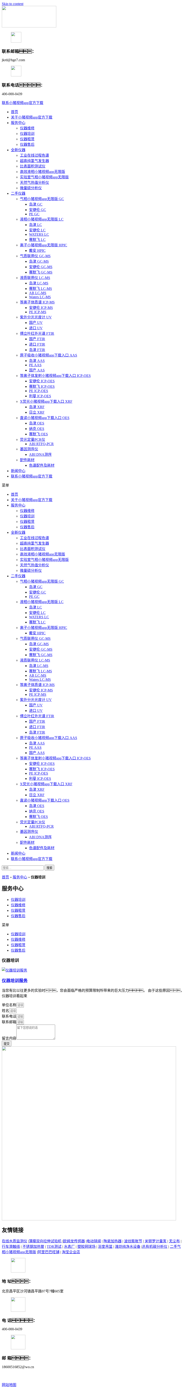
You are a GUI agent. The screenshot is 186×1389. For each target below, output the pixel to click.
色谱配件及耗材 (41, 465)
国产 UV (36, 323)
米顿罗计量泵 (155, 1241)
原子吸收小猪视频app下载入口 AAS (48, 355)
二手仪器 (18, 193)
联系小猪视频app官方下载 (31, 476)
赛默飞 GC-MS (40, 272)
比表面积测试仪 (32, 166)
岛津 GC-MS (39, 261)
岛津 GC (35, 204)
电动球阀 (93, 1241)
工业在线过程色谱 (34, 155)
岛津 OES (36, 423)
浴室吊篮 (105, 1246)
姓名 (5, 1011)
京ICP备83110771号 (135, 1376)
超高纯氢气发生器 (34, 161)
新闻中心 (18, 471)
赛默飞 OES (38, 434)
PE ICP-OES (38, 391)
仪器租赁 (27, 139)
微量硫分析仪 (31, 188)
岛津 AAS (37, 361)
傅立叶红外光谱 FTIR (37, 333)
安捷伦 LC (37, 230)
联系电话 (9, 1016)
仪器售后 (27, 144)
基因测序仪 (29, 449)
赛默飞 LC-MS (40, 289)
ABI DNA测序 (40, 454)
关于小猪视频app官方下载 (31, 117)
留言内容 (9, 1038)
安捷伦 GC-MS (40, 267)
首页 (14, 112)
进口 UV (36, 328)
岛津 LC (35, 225)
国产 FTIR (37, 339)
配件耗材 (27, 460)
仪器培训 (27, 134)
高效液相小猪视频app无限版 (42, 172)
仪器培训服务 (15, 980)
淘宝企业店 (71, 1252)
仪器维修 (27, 128)
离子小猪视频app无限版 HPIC (43, 245)
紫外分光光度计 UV (36, 317)
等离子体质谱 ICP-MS (37, 302)
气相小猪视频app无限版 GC (42, 199)
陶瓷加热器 (112, 1241)
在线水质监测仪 (14, 1241)
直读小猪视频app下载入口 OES (44, 418)
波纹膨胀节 (133, 1241)
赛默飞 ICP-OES (42, 386)
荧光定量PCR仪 (32, 439)
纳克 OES (36, 429)
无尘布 (174, 1241)
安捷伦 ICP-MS (41, 308)
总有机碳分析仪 (154, 1246)
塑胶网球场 (86, 1246)
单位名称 (9, 1005)
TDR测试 (54, 1246)
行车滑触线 (11, 1246)
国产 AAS (37, 370)
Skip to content (12, 4)
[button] (22, 103)
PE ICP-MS (37, 312)
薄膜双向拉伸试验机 (45, 1241)
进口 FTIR (37, 344)
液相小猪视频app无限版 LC (42, 219)
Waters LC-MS (40, 297)
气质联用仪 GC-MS (35, 256)
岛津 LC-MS (38, 283)
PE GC (34, 214)
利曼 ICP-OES (40, 396)
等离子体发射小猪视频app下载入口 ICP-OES (55, 376)
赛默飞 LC (37, 240)
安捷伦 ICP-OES (42, 381)
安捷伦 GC (37, 210)
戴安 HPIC (37, 250)
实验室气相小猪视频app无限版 (44, 177)
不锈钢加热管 (33, 1246)
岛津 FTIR (37, 350)
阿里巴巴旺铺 (48, 1252)
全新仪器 (18, 150)
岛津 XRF (36, 407)
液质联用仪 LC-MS (35, 278)
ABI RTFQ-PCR (41, 444)
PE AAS (35, 365)
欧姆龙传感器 (74, 1241)
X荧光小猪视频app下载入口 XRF (46, 401)
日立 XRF (36, 412)
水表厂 (69, 1246)
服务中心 (18, 123)
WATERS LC (39, 234)
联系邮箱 (9, 1022)
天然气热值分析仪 (34, 182)
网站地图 (9, 1385)
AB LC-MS (37, 293)
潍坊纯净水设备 (127, 1246)
